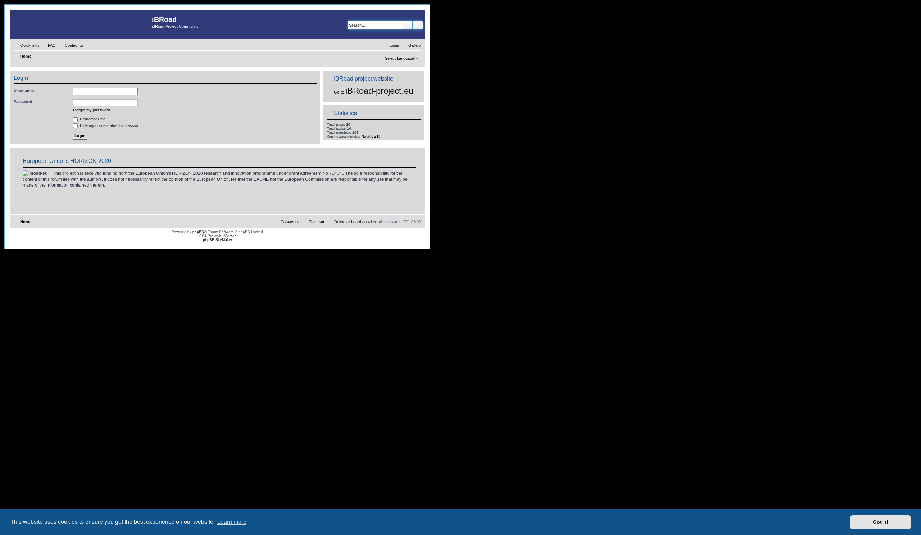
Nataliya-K (371, 136)
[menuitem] (48, 45)
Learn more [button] (231, 522)
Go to (339, 92)
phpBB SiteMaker (217, 240)
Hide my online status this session (109, 125)
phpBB (198, 232)
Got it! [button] (880, 522)
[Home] (81, 24)
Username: (24, 90)
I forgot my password (91, 110)
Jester (231, 236)
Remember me (92, 119)
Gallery (414, 45)
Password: (24, 102)
